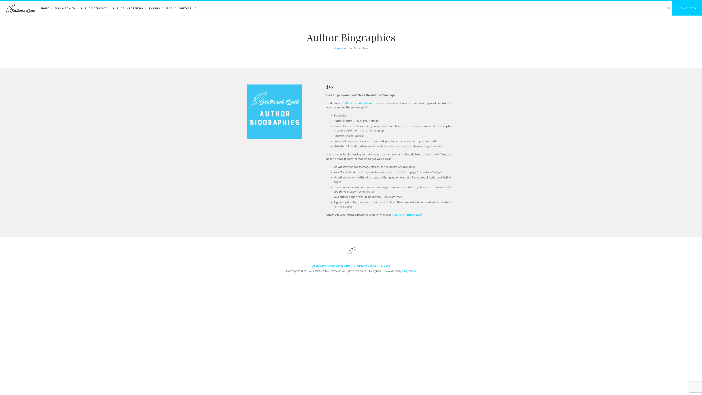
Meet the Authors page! (407, 214)
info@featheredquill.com (356, 103)
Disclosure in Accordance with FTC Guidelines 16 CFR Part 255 (351, 265)
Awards (154, 8)
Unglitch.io (409, 271)
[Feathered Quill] (19, 5)
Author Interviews (128, 8)
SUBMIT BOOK (687, 8)
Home (45, 8)
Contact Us (187, 8)
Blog (169, 8)
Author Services (94, 8)
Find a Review (65, 8)
